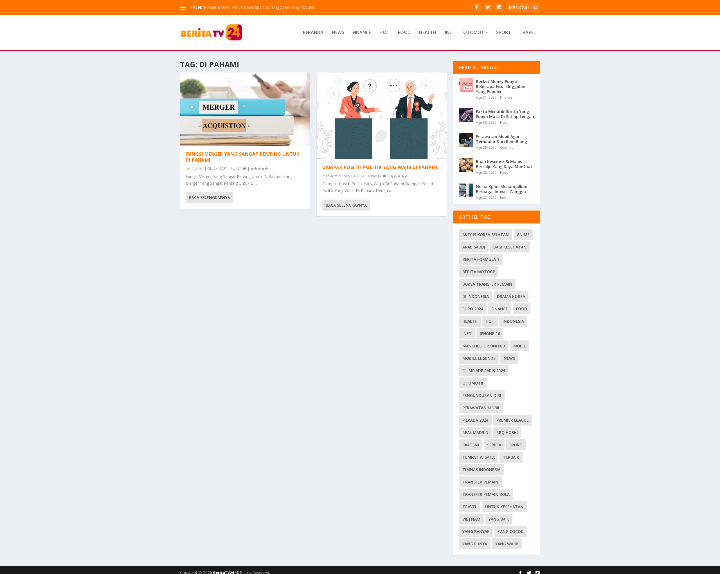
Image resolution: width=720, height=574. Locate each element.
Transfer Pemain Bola (486, 494)
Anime (523, 234)
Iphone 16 (490, 333)
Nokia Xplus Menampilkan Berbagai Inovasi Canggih (501, 189)
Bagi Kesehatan (509, 247)
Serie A (494, 445)
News (338, 32)
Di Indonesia (475, 296)
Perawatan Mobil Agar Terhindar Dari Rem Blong (501, 139)
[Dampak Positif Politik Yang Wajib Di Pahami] (382, 116)
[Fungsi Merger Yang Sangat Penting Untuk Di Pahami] (245, 109)
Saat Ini (470, 445)
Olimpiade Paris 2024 (483, 370)
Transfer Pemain (480, 482)
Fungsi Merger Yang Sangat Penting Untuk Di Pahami (243, 157)
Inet (450, 32)
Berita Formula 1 (480, 259)
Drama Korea (511, 296)
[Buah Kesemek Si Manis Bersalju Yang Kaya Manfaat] (466, 165)
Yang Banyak (476, 531)
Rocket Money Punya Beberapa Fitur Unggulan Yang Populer (259, 7)
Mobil (519, 346)
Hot (384, 32)
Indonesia (513, 321)
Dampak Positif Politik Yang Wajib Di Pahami (380, 167)
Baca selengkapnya (209, 197)
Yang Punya (474, 543)
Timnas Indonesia (481, 469)
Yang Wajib (506, 543)
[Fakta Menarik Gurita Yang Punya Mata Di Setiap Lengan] (466, 115)
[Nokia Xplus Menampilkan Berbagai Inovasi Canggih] (466, 190)
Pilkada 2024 (475, 420)
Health (427, 32)
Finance (362, 32)
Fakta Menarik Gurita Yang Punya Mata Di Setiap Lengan (505, 114)
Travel (527, 32)
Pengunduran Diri (481, 395)
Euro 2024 (472, 308)
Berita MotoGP (478, 271)
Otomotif (475, 32)
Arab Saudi (473, 247)
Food (404, 32)
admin (199, 168)
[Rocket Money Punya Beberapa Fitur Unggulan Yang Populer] (466, 85)
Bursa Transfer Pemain (487, 284)
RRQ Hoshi (507, 432)
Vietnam (471, 519)
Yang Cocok (510, 531)
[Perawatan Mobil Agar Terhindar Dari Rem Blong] (466, 140)
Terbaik (511, 457)
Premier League (512, 420)
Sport (503, 32)
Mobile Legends (479, 358)
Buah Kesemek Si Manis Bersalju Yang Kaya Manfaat (504, 164)
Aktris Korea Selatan (485, 234)
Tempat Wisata (478, 457)
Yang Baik (499, 519)
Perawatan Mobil (481, 407)
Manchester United (483, 346)
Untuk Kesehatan (504, 506)
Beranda (313, 32)
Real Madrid (475, 432)
